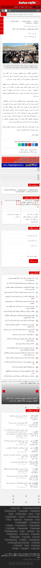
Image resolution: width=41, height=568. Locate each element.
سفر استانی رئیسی (10, 190)
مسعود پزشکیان (15, 537)
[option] (30, 212)
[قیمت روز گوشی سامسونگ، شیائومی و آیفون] (20, 449)
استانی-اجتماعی (16, 508)
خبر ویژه (22, 516)
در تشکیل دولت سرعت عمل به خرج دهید (23, 334)
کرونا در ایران (18, 545)
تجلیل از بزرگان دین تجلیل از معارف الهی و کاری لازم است (18, 311)
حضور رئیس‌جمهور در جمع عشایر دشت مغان (25, 29)
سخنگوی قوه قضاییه (22, 522)
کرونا (27, 545)
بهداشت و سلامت (21, 514)
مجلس (22, 531)
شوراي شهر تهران (23, 528)
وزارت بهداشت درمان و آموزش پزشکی (19, 542)
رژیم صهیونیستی (35, 522)
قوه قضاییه (31, 531)
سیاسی (29, 23)
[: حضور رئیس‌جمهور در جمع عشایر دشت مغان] (5, 39)
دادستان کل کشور (11, 516)
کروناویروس (25, 548)
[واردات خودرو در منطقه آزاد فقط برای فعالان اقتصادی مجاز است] (20, 470)
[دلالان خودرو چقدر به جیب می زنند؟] (20, 424)
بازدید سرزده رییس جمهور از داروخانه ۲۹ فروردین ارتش (19, 292)
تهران (11, 514)
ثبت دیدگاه (33, 261)
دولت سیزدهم (29, 519)
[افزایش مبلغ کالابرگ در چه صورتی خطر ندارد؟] (20, 485)
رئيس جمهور (22, 190)
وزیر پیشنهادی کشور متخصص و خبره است (23, 367)
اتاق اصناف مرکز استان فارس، (31, 508)
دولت (35, 23)
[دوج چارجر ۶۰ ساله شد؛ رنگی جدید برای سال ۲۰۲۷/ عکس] (20, 456)
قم (38, 531)
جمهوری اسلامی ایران (34, 516)
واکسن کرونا (36, 542)
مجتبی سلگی (24, 149)
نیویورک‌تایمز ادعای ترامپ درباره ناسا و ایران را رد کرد (19, 320)
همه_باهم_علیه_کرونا (11, 539)
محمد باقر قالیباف (12, 534)
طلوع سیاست (20, 191)
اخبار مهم (15, 21)
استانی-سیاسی (33, 190)
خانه (36, 21)
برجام (31, 514)
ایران (38, 514)
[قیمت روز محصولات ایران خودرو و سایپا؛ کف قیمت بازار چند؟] (20, 442)
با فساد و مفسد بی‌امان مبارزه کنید (25, 343)
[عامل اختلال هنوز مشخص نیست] (20, 463)
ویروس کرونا (36, 545)
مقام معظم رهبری (34, 539)
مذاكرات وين (26, 537)
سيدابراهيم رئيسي (32, 191)
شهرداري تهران (35, 528)
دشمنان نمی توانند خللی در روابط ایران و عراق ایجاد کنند (19, 376)
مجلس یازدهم (36, 534)
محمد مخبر (36, 537)
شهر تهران (10, 525)
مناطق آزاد (23, 539)
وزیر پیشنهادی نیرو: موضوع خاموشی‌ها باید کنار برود (20, 283)
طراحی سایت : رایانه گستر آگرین (31, 559)
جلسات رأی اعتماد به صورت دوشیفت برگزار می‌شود (20, 357)
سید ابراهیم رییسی (21, 525)
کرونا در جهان (36, 548)
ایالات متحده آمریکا (11, 511)
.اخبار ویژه (26, 21)
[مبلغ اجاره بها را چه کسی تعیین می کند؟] (20, 478)
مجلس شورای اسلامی (11, 531)
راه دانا (9, 519)
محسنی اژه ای (24, 534)
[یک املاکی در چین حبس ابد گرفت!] (20, 417)
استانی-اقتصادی (35, 511)
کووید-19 (16, 548)
